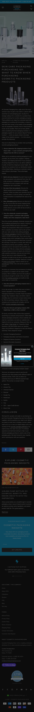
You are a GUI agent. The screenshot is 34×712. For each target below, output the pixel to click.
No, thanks (22, 363)
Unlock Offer (22, 358)
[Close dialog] (32, 346)
